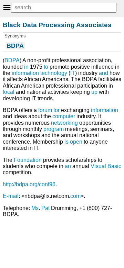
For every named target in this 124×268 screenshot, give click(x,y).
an (68, 166)
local (8, 92)
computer (63, 116)
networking (64, 123)
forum (45, 110)
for (56, 110)
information (104, 110)
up (94, 92)
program (53, 129)
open (76, 142)
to (46, 67)
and (103, 73)
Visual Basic (106, 166)
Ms (35, 208)
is (66, 142)
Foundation (28, 160)
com (75, 196)
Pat (45, 208)
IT (72, 73)
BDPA (12, 60)
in (26, 67)
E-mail (11, 196)
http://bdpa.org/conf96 (29, 184)
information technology (39, 73)
